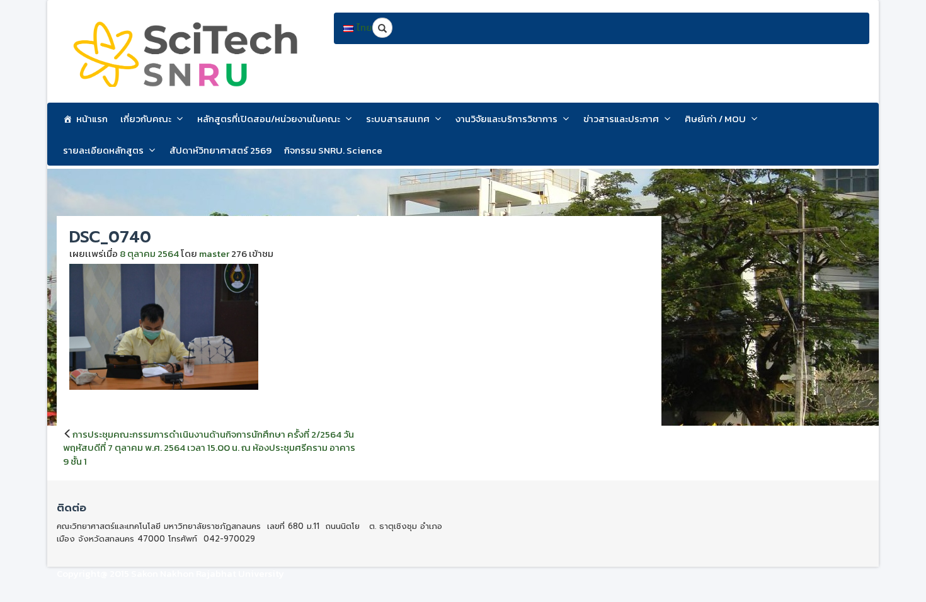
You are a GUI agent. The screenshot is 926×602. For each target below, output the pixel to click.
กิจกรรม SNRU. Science (333, 150)
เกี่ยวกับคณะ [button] (145, 118)
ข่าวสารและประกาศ (621, 118)
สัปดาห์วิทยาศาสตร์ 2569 (220, 150)
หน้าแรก (92, 118)
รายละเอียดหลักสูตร (103, 150)
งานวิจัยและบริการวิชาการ (506, 118)
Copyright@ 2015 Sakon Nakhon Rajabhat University (170, 573)
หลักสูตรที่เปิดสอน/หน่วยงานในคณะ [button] (268, 118)
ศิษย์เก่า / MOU (715, 118)
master (214, 253)
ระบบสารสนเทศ (398, 118)
